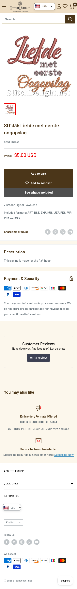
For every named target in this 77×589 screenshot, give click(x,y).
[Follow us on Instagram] (21, 542)
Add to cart (38, 173)
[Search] (70, 19)
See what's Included (38, 192)
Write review (38, 357)
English (10, 522)
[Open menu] (4, 6)
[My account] (59, 6)
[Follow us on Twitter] (14, 542)
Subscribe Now (64, 454)
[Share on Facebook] (48, 232)
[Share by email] (70, 232)
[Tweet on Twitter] (63, 232)
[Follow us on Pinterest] (29, 542)
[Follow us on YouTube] (36, 542)
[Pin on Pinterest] (55, 232)
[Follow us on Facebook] (6, 542)
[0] (71, 6)
